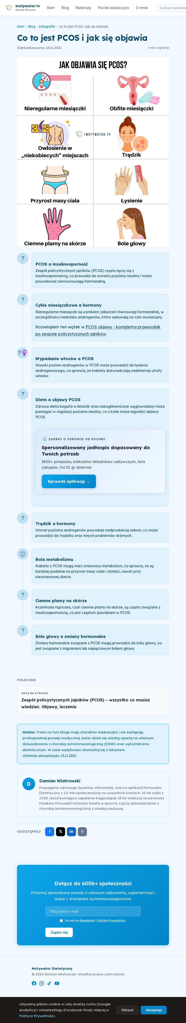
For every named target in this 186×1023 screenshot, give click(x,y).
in (71, 831)
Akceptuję (154, 1010)
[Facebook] (34, 984)
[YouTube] (57, 984)
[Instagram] (41, 984)
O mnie (142, 8)
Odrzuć (127, 1010)
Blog (65, 8)
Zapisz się (59, 932)
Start (51, 8)
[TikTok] (49, 984)
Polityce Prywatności (37, 1016)
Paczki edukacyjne (113, 8)
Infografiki (47, 26)
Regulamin (87, 920)
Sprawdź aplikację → (69, 481)
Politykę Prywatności (111, 920)
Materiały (83, 8)
